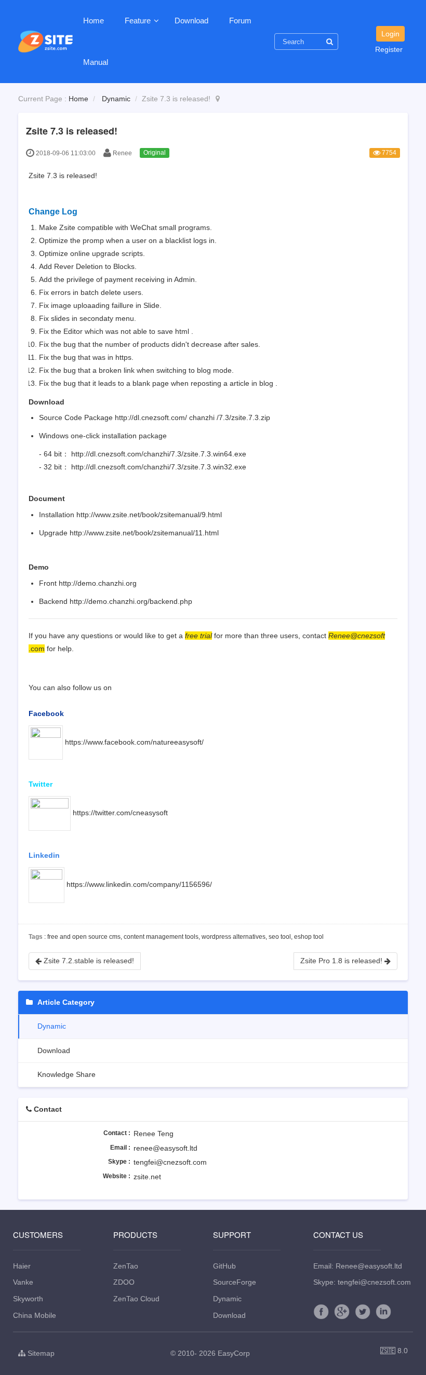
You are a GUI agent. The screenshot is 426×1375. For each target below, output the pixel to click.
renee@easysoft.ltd (165, 1148)
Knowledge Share (65, 1074)
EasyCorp (234, 1353)
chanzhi (202, 417)
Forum (240, 20)
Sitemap (40, 1353)
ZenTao (125, 1266)
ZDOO (124, 1282)
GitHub (224, 1266)
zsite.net (147, 1176)
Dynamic (116, 99)
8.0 (394, 1351)
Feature (139, 20)
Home (93, 20)
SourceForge (234, 1282)
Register (389, 49)
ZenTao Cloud (136, 1299)
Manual (95, 62)
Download (191, 20)
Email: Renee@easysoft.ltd (357, 1266)
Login (390, 34)
